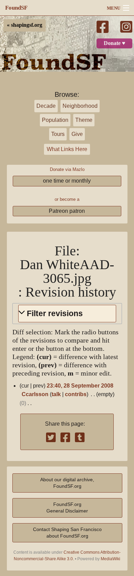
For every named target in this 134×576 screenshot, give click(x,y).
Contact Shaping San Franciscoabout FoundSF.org (67, 533)
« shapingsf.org (24, 25)
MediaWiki (110, 558)
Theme (83, 120)
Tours (58, 134)
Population (55, 120)
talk (56, 394)
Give (77, 134)
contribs (76, 394)
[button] (67, 313)
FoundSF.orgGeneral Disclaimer (67, 508)
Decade (46, 106)
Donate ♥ (114, 43)
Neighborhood (80, 106)
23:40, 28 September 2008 (80, 386)
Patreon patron (67, 211)
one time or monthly (67, 181)
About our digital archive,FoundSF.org (67, 483)
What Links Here (67, 149)
